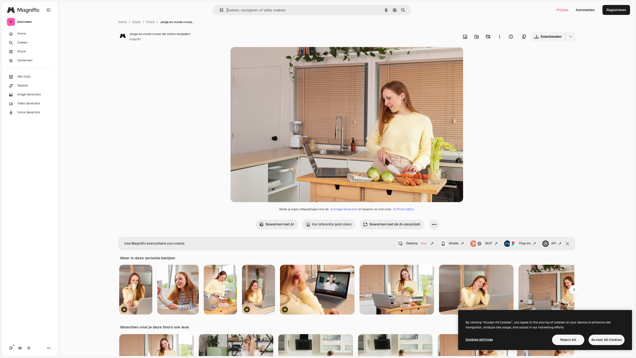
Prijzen (562, 10)
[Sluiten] (567, 244)
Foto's (150, 22)
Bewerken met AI (280, 224)
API (553, 243)
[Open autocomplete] (219, 10)
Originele (263, 56)
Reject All (568, 340)
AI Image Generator (344, 209)
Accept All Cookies (606, 340)
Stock (136, 22)
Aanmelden (585, 10)
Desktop (416, 243)
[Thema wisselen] (29, 348)
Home (122, 22)
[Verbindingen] (11, 348)
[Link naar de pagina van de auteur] (122, 37)
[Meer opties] (499, 37)
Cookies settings (479, 339)
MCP (488, 243)
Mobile (453, 243)
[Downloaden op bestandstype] (570, 37)
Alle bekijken (164, 258)
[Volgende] (573, 289)
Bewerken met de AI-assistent (394, 224)
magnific (135, 39)
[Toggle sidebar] (49, 10)
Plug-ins (524, 243)
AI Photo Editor (403, 209)
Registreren (616, 10)
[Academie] (20, 348)
